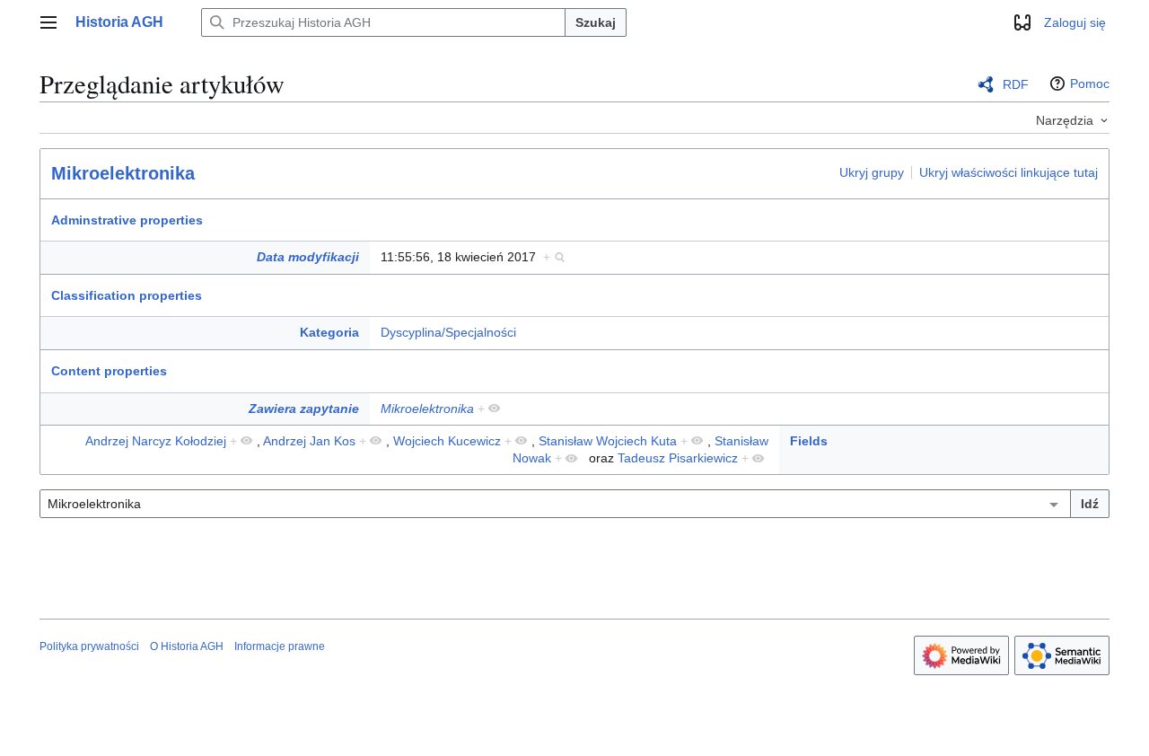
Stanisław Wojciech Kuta (608, 441)
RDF (1016, 84)
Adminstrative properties (127, 220)
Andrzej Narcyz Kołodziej (155, 441)
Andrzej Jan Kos (309, 441)
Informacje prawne (279, 646)
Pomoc (1090, 83)
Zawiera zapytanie (304, 408)
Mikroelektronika (123, 173)
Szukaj (595, 22)
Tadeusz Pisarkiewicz (678, 458)
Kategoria (329, 332)
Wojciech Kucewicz (447, 441)
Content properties (109, 371)
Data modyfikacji (308, 257)
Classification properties (126, 295)
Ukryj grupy (871, 172)
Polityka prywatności (89, 646)
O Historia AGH (187, 646)
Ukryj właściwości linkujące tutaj (1008, 172)
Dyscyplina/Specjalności (448, 332)
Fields (809, 441)
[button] (48, 22)
